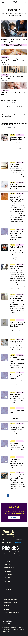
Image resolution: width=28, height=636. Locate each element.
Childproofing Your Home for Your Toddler (17, 377)
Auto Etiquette (15, 443)
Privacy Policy (8, 586)
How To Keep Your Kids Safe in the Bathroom (16, 233)
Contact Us (8, 574)
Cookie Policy (8, 606)
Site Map (7, 578)
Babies (16, 7)
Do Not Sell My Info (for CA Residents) (12, 614)
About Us (7, 564)
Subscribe (13, 517)
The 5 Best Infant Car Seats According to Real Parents (17, 139)
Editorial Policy (8, 589)
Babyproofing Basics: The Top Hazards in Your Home (17, 324)
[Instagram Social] (10, 543)
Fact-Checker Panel (9, 596)
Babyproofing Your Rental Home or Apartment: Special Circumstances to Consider (17, 199)
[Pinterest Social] (3, 543)
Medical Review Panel (10, 602)
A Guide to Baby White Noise (9, 100)
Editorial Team (9, 568)
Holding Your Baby (16, 342)
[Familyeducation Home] (9, 533)
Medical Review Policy (10, 599)
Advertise (7, 571)
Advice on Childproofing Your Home (17, 359)
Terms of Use (8, 609)
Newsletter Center (10, 561)
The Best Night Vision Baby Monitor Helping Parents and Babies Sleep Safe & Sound (13, 60)
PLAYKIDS (7, 581)
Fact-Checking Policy (10, 592)
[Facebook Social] (5, 543)
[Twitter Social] (7, 543)
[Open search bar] (25, 2)
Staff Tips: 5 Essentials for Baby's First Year (17, 186)
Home (11, 7)
